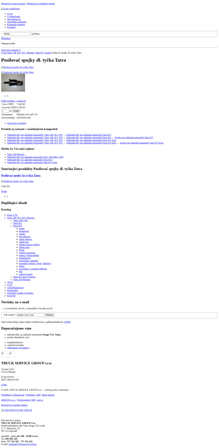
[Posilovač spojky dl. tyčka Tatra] (17, 67)
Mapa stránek (48, 395)
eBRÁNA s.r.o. (8, 400)
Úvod (4, 52)
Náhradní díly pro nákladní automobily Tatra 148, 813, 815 (35, 135)
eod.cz (40, 400)
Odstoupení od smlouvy (18, 348)
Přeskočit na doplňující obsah (41, 3)
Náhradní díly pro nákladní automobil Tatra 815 (88, 135)
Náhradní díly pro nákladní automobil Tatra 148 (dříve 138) (35, 157)
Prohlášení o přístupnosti (12, 395)
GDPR (67, 322)
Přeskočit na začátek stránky (14, 405)
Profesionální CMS (26, 400)
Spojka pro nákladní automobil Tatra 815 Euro (142, 143)
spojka (48, 52)
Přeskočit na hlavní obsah (13, 3)
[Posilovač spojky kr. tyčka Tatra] (17, 181)
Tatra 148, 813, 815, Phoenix (21, 52)
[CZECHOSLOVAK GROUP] (16, 410)
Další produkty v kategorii (13, 101)
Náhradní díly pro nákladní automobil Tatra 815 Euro (91, 140)
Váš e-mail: (10, 315)
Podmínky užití (33, 395)
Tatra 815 (39, 52)
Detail (4, 191)
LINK (4, 385)
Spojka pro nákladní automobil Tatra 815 (134, 137)
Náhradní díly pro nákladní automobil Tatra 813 (29, 159)
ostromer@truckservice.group (22, 444)
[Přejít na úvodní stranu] (10, 8)
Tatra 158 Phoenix (15, 154)
